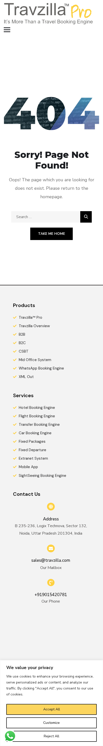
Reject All (51, 736)
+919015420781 (50, 595)
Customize (51, 722)
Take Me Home (51, 233)
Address (51, 519)
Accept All (51, 709)
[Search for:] (51, 217)
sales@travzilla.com (50, 560)
